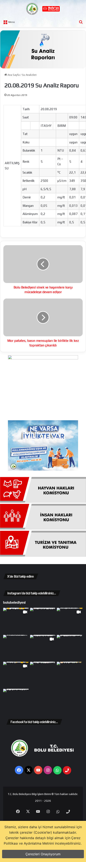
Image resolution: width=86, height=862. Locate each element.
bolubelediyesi (14, 602)
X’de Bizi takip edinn (20, 576)
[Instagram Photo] (43, 621)
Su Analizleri (29, 74)
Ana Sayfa (13, 74)
